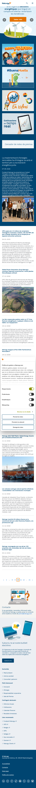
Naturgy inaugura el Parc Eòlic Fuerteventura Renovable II (16, 350)
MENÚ (33, 3)
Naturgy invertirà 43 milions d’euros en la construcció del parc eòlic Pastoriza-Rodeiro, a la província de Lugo (17, 520)
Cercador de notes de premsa (18, 144)
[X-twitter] (24, 781)
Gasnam (6, 740)
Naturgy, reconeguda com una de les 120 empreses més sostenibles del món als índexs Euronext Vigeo (16, 548)
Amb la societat (9, 676)
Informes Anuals (9, 704)
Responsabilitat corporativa (12, 693)
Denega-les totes (18, 427)
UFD (5, 724)
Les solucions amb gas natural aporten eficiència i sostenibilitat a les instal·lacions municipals (17, 489)
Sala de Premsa (8, 696)
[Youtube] (20, 781)
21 (30, 579)
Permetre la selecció (18, 422)
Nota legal (5, 771)
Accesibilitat (6, 763)
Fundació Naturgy (9, 721)
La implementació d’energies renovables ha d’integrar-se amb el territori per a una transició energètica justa (17, 161)
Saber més (18, 19)
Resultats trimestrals (10, 713)
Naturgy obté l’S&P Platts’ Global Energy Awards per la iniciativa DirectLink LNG (18, 436)
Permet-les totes (18, 417)
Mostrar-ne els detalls (24, 412)
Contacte (5, 767)
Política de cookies (8, 775)
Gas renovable (8, 737)
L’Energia (6, 690)
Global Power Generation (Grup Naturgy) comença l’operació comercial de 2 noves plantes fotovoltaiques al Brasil (17, 271)
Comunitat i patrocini (10, 679)
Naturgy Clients (9, 743)
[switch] (31, 394)
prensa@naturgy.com (25, 613)
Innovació (7, 687)
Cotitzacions (8, 707)
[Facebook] (11, 781)
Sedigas (6, 734)
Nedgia (6, 727)
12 (24, 579)
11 (21, 579)
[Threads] (28, 781)
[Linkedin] (3, 781)
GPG (5, 730)
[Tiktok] (16, 781)
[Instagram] (7, 781)
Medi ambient (8, 673)
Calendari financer (9, 710)
